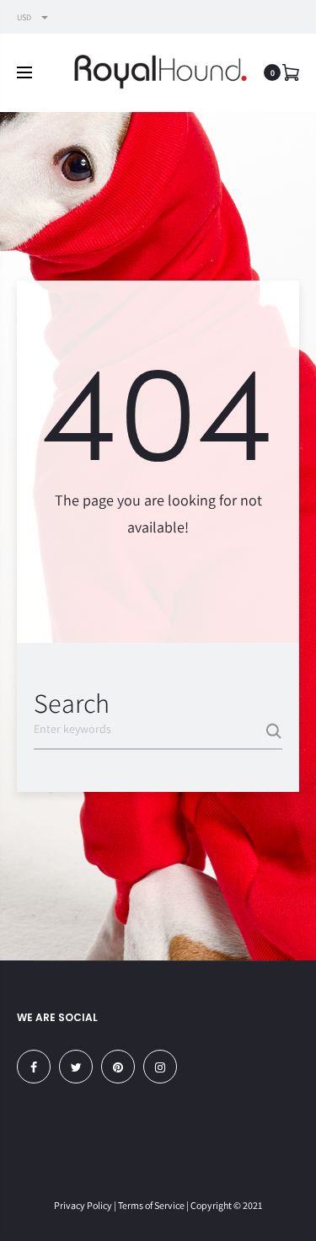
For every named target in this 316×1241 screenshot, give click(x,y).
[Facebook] (34, 1066)
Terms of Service (151, 1205)
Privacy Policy (83, 1205)
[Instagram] (160, 1066)
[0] (290, 72)
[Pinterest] (118, 1066)
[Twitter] (76, 1066)
